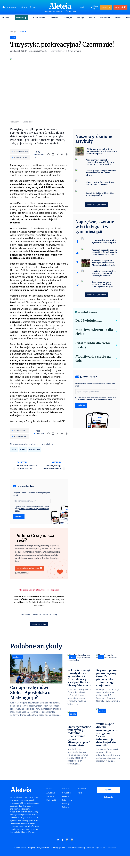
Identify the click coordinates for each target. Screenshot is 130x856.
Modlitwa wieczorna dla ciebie (94, 332)
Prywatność (111, 847)
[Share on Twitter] (58, 154)
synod (72, 657)
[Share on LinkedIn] (53, 154)
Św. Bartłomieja (71, 11)
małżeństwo (34, 449)
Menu (7, 17)
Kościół (117, 17)
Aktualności (105, 17)
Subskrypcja (67, 800)
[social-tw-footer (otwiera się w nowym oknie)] (67, 839)
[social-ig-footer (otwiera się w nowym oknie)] (72, 839)
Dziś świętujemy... (88, 321)
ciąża (14, 449)
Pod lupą (80, 17)
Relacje (23, 31)
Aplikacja (65, 796)
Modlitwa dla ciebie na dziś (93, 359)
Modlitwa (19, 17)
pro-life (102, 711)
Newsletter (66, 793)
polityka (73, 714)
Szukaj (34, 7)
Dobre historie (39, 17)
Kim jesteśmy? (43, 847)
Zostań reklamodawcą (76, 847)
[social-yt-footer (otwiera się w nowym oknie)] (58, 839)
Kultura (92, 17)
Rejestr (104, 7)
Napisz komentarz (39, 624)
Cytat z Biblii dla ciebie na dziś (93, 345)
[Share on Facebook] (48, 154)
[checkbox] (13, 507)
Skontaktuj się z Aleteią (96, 847)
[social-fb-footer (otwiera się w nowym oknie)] (62, 839)
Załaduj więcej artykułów (96, 204)
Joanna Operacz (57, 51)
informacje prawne (58, 847)
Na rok (80, 793)
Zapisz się (18, 516)
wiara (101, 657)
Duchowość (54, 17)
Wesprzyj (119, 7)
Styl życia (68, 17)
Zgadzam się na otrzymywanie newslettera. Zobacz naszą (32, 509)
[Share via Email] (62, 154)
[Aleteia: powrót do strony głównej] (60, 6)
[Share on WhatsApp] (67, 154)
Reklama (65, 807)
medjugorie (17, 657)
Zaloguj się (95, 7)
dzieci (22, 449)
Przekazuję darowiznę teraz (28, 568)
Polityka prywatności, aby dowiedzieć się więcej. (32, 510)
